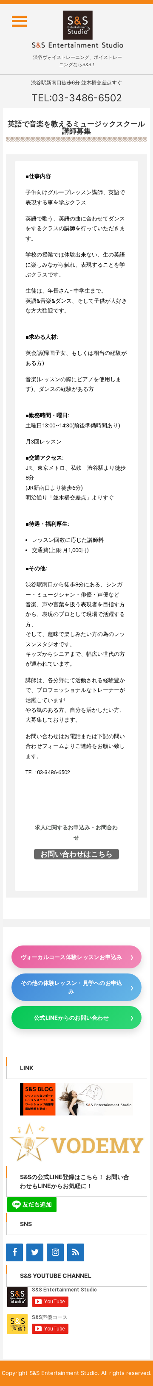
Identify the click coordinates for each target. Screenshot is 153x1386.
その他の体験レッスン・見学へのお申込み (71, 987)
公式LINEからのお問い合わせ (71, 1017)
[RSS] (75, 1252)
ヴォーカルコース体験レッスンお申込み (71, 957)
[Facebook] (14, 1252)
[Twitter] (34, 1252)
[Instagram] (55, 1252)
